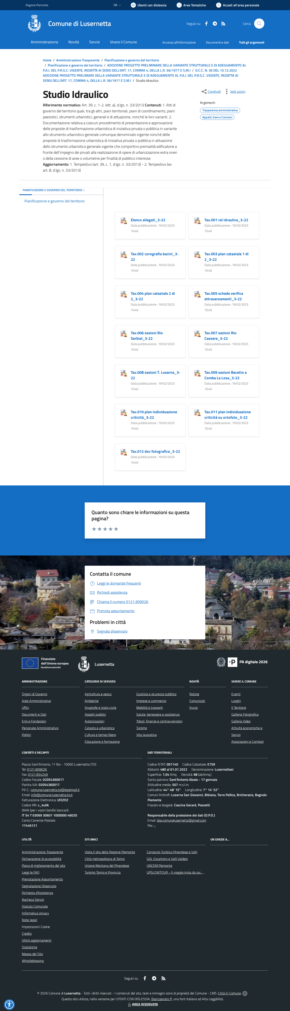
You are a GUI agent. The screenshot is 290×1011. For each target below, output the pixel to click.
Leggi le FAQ (30, 872)
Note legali (29, 919)
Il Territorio (238, 707)
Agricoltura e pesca (98, 694)
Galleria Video (241, 721)
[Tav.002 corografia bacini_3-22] (123, 254)
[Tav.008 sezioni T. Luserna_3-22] (123, 373)
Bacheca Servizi (33, 899)
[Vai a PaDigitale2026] (242, 661)
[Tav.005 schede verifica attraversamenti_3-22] (197, 294)
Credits (27, 933)
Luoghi (236, 700)
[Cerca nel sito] (259, 23)
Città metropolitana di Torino (105, 858)
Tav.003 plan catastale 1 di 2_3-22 (226, 256)
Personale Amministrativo (40, 727)
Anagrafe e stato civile (100, 707)
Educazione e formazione (102, 741)
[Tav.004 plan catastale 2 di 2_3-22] (123, 294)
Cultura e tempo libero (100, 734)
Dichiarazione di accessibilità (41, 858)
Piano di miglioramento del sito (43, 865)
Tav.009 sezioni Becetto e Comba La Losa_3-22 (225, 375)
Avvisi (193, 707)
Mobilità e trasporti (149, 707)
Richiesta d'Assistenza (37, 892)
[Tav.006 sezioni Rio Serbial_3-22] (123, 333)
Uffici (25, 707)
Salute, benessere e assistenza (158, 714)
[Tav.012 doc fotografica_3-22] (123, 452)
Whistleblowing (33, 960)
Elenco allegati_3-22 (148, 220)
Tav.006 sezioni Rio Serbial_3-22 (147, 335)
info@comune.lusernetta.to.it (52, 794)
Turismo (141, 727)
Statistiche (29, 947)
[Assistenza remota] (245, 993)
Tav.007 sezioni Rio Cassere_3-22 (220, 335)
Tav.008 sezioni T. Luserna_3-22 (155, 375)
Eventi (236, 694)
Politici (26, 734)
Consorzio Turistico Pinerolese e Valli (172, 851)
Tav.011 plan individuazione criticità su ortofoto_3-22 (227, 414)
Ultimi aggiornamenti (36, 940)
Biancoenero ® (161, 998)
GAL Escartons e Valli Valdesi (167, 858)
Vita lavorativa (146, 734)
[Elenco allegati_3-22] (123, 220)
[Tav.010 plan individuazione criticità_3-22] (123, 412)
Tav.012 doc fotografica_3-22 (155, 451)
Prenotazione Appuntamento (42, 879)
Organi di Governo (34, 694)
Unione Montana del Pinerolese (107, 865)
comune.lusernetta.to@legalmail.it (55, 789)
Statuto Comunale (35, 906)
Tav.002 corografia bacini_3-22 (155, 256)
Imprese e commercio (151, 700)
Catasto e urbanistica (99, 727)
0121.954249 (38, 774)
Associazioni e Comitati (247, 741)
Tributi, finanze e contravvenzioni (159, 721)
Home (47, 60)
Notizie (194, 694)
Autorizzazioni (94, 721)
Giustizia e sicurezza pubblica (156, 694)
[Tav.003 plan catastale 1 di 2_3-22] (197, 254)
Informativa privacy (35, 913)
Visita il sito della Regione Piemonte (110, 851)
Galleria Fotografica (245, 714)
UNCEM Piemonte (159, 865)
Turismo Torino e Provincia (103, 872)
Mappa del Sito (32, 953)
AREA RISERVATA (145, 1004)
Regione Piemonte (37, 5)
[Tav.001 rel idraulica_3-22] (197, 220)
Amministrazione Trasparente (78, 60)
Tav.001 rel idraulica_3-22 (226, 220)
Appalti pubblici (95, 714)
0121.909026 (37, 769)
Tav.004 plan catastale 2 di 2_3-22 (153, 296)
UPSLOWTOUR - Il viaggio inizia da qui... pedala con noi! (185, 872)
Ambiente (92, 700)
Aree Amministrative (36, 700)
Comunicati (197, 700)
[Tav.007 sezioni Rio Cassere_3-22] (197, 333)
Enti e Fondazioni (34, 721)
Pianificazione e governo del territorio (131, 60)
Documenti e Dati (34, 714)
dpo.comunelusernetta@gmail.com (181, 820)
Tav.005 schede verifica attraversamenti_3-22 (223, 296)
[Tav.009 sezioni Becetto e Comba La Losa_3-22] (197, 373)
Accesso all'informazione (179, 42)
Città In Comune (229, 993)
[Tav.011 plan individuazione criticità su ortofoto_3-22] (197, 412)
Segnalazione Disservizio (39, 885)
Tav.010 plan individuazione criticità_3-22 (154, 414)
